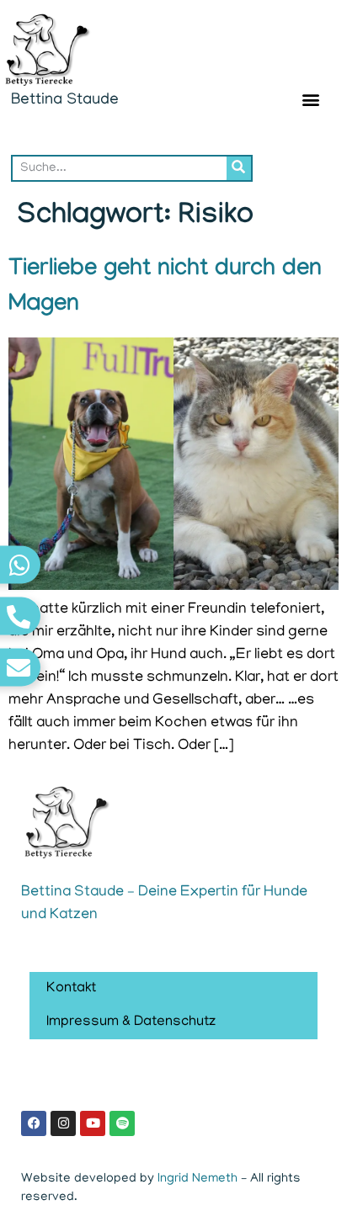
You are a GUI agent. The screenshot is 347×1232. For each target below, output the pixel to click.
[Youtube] (92, 1123)
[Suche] (239, 168)
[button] (310, 99)
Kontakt (71, 988)
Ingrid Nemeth (197, 1179)
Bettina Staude (65, 100)
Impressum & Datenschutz (131, 1022)
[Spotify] (122, 1123)
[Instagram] (63, 1123)
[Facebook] (33, 1123)
